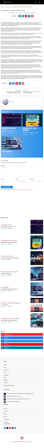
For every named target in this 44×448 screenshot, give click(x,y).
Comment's (3, 165)
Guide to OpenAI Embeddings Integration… (9, 320)
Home (2, 7)
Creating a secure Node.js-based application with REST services (18, 398)
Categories (6, 380)
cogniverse (12, 12)
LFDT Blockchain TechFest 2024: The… (9, 130)
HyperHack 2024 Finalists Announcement (30, 132)
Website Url (32, 179)
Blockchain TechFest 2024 (9, 385)
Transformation (16, 303)
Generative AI (6, 318)
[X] (7, 428)
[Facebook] (15, 428)
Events (5, 372)
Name (2, 179)
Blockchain (5, 128)
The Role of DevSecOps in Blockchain (13, 401)
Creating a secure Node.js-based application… (10, 257)
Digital (10, 271)
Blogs (5, 367)
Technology (7, 7)
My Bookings (6, 375)
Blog (10, 128)
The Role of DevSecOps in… (6, 273)
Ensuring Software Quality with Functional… (10, 153)
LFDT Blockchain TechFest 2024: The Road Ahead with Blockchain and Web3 (20, 393)
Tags (5, 377)
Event (14, 128)
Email (16, 179)
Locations (5, 382)
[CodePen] (12, 428)
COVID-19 (5, 411)
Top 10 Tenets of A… (5, 304)
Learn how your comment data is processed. (24, 189)
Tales (5, 416)
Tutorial (11, 256)
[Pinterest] (10, 428)
